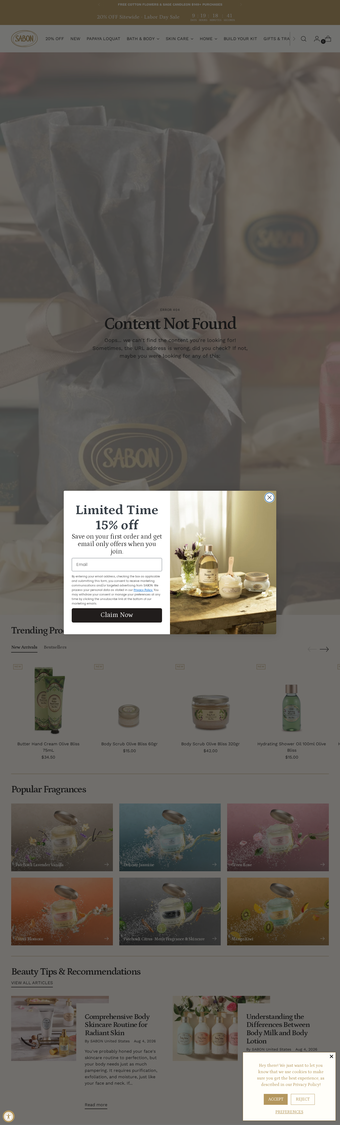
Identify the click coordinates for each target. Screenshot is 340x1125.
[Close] (331, 1056)
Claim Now (117, 615)
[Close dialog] (269, 497)
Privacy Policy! (307, 1084)
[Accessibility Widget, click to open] (9, 1116)
